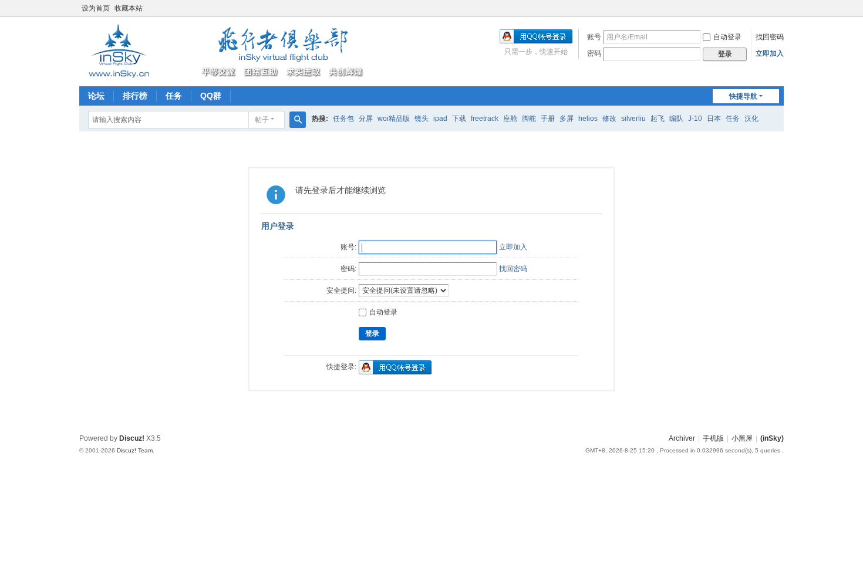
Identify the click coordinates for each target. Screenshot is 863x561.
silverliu (633, 118)
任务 (174, 95)
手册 (548, 118)
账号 (594, 37)
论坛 (96, 95)
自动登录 (727, 37)
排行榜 (135, 95)
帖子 (262, 120)
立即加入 (770, 53)
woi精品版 (393, 118)
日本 (714, 118)
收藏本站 (128, 8)
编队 (676, 118)
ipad (440, 118)
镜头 (421, 118)
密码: (348, 269)
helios (588, 118)
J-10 (695, 118)
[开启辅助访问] (781, 8)
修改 (609, 118)
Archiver (682, 438)
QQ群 (210, 95)
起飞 (657, 118)
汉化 (751, 118)
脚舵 (529, 118)
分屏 (366, 118)
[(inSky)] (222, 50)
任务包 (343, 118)
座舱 (510, 118)
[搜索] (297, 119)
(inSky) (772, 438)
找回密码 (770, 37)
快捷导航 (743, 96)
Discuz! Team (135, 450)
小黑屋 (742, 438)
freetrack (484, 118)
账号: (348, 247)
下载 (459, 118)
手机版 (713, 438)
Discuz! (131, 438)
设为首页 (96, 8)
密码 (594, 53)
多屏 (566, 118)
